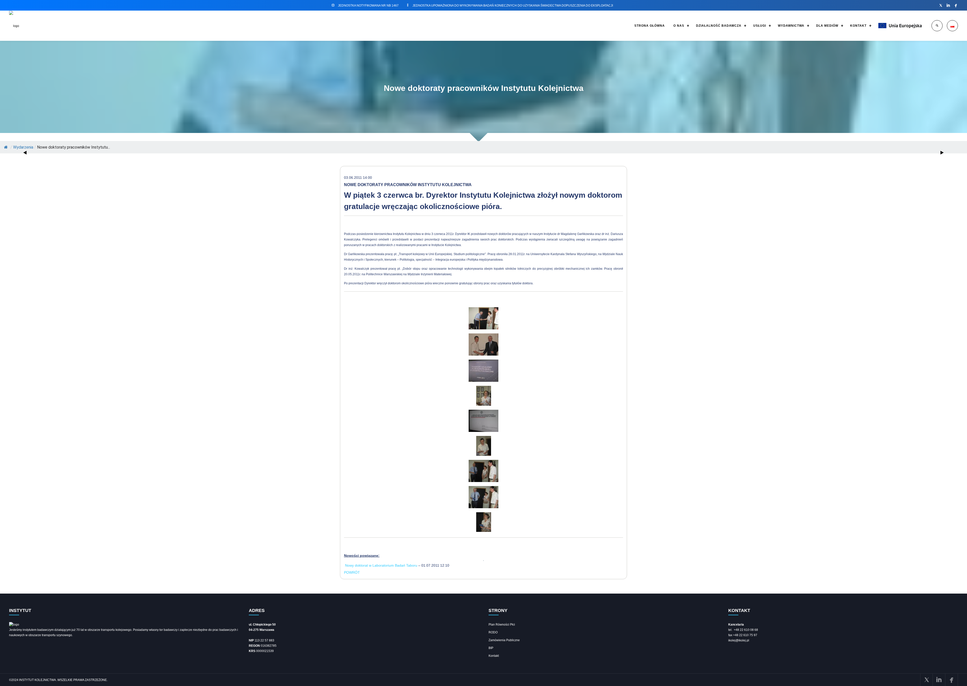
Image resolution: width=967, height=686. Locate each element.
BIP (491, 648)
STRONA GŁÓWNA (649, 25)
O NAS (678, 25)
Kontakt (494, 656)
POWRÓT (352, 572)
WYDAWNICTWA (791, 25)
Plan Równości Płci (502, 624)
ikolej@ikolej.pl (738, 640)
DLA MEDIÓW (827, 25)
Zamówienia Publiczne (504, 640)
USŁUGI (759, 25)
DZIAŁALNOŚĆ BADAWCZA (718, 25)
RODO (493, 632)
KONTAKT (858, 25)
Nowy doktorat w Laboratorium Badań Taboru (381, 565)
